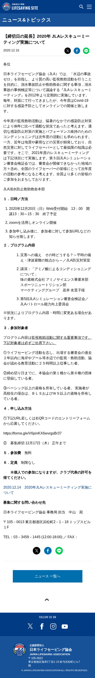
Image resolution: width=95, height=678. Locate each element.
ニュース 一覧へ (47, 576)
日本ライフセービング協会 (51, 650)
